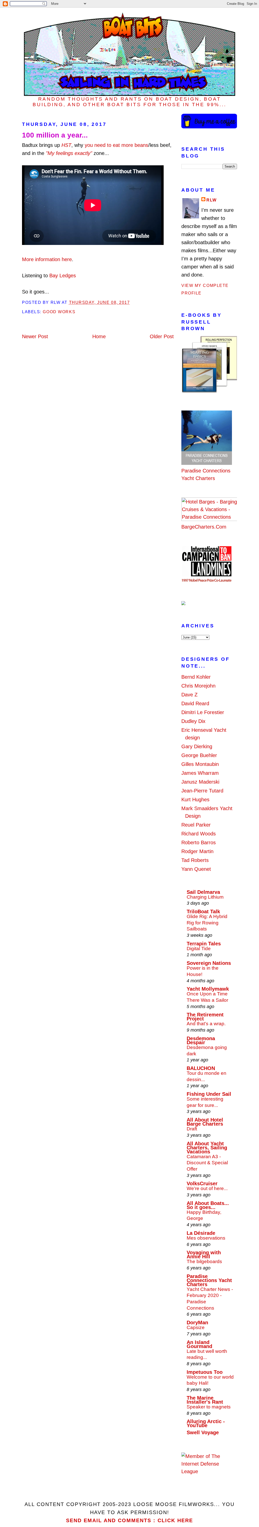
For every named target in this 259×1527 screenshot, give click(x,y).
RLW (211, 200)
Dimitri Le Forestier (202, 712)
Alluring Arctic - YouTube (206, 1423)
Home (99, 336)
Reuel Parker (196, 825)
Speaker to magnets (209, 1406)
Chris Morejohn (198, 686)
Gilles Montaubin (200, 764)
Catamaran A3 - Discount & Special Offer (207, 1163)
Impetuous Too (205, 1372)
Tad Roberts (195, 860)
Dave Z (189, 694)
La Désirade (201, 1233)
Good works (59, 312)
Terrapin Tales (204, 943)
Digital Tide (199, 948)
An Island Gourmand (199, 1344)
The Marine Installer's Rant (205, 1400)
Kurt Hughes (195, 799)
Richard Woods (198, 833)
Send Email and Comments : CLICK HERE (129, 1520)
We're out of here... (207, 1188)
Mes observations (206, 1238)
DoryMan (197, 1322)
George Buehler (199, 755)
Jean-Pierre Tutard (202, 790)
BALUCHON (201, 1068)
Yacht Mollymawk (208, 989)
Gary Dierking (196, 746)
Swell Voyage (203, 1432)
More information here (47, 259)
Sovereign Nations (209, 963)
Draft (192, 1128)
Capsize (196, 1327)
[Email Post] (132, 302)
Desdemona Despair (201, 1040)
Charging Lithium (205, 897)
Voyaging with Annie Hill (204, 1254)
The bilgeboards (204, 1261)
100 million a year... (55, 135)
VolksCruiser (202, 1183)
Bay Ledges (62, 275)
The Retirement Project (205, 1016)
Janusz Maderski (200, 782)
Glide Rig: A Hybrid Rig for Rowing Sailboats (207, 922)
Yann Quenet (196, 869)
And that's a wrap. (206, 1023)
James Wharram (200, 773)
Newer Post (35, 336)
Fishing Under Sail (209, 1094)
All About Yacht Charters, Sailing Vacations (207, 1147)
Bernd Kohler (196, 677)
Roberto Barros (198, 842)
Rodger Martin (197, 851)
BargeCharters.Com (203, 527)
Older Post (162, 336)
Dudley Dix (193, 721)
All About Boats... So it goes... (208, 1205)
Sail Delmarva (203, 892)
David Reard (195, 703)
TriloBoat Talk (203, 911)
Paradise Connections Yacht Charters (205, 474)
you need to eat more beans (116, 145)
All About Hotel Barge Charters (205, 1122)
